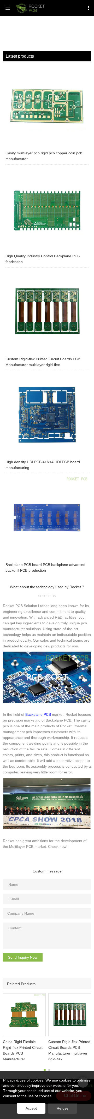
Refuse (62, 1108)
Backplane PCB (38, 714)
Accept (31, 1108)
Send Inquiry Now (22, 957)
